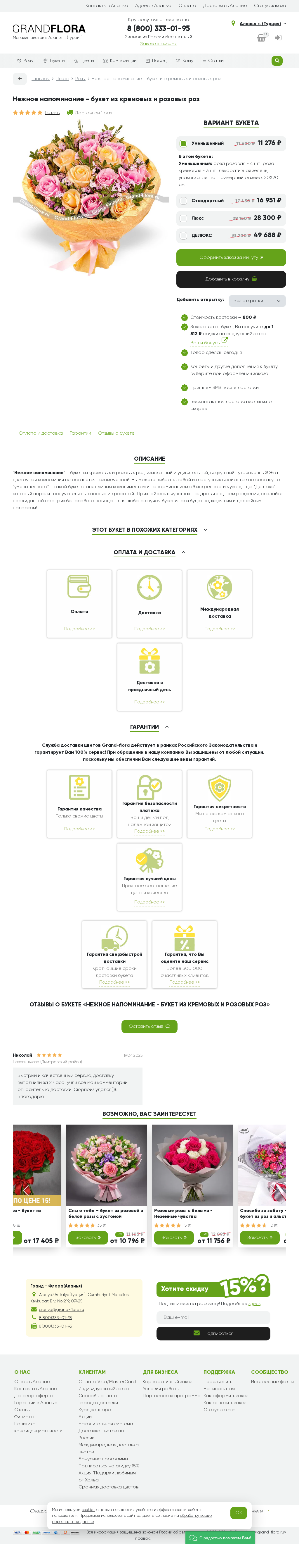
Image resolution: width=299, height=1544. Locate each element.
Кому (187, 60)
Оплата (187, 6)
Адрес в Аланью (153, 6)
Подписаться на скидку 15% (109, 1466)
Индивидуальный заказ (103, 1389)
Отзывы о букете (116, 433)
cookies (88, 1510)
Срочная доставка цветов (108, 1487)
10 (271, 1225)
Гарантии (80, 433)
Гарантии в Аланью (36, 1403)
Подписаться (218, 1333)
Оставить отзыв (146, 1026)
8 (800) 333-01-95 (158, 29)
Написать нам (219, 1389)
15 (185, 1225)
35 (100, 1225)
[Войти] (278, 38)
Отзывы (22, 1410)
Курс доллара (95, 1410)
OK (238, 1513)
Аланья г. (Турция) (260, 24)
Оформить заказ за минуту (228, 257)
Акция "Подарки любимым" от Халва (108, 1477)
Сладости (41, 1511)
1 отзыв (52, 113)
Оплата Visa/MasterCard (107, 1382)
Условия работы (161, 1389)
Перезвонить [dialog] (218, 1382)
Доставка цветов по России (101, 1434)
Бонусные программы (103, 1459)
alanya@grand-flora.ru (61, 1310)
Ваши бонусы (206, 343)
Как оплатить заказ (225, 1403)
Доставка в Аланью (225, 6)
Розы (28, 60)
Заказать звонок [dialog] (158, 44)
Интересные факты (272, 1382)
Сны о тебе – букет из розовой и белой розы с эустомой (105, 1214)
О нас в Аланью (32, 1382)
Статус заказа (270, 6)
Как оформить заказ (226, 1396)
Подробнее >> (79, 629)
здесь (254, 1304)
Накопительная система (106, 1424)
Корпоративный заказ (167, 1382)
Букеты (57, 60)
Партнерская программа (172, 1396)
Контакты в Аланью (107, 6)
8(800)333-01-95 (55, 1318)
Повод (159, 60)
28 (14, 1225)
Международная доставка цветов (109, 1449)
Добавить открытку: (200, 299)
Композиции (123, 60)
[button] (220, 1537)
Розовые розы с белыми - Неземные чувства (183, 1214)
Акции (85, 1417)
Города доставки (98, 1403)
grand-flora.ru (270, 1532)
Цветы (87, 60)
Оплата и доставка (41, 433)
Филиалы (24, 1417)
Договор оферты (33, 1396)
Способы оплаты (98, 1396)
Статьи (216, 60)
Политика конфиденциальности (38, 1427)
